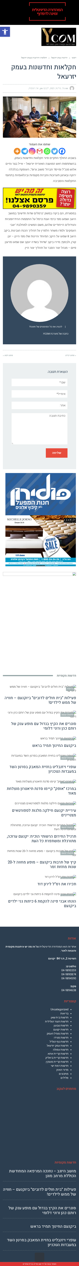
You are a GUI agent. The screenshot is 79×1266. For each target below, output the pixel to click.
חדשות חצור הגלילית (56, 1021)
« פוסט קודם (70, 355)
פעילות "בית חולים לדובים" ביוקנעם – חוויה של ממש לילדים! (40, 700)
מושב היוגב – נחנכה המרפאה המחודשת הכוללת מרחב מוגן (42, 1173)
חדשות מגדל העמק (57, 1033)
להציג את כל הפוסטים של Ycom (45, 326)
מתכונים (63, 1073)
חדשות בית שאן (59, 1017)
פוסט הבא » (8, 355)
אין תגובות (34, 88)
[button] (5, 32)
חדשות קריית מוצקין (57, 1061)
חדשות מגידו (61, 1037)
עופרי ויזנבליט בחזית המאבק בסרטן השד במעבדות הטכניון (42, 769)
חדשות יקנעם (60, 1029)
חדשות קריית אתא (58, 1053)
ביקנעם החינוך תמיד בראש (54, 745)
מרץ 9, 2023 (55, 88)
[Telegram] (24, 151)
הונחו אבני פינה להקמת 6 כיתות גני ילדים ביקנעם (42, 904)
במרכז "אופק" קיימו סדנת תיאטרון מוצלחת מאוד (41, 791)
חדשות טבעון (61, 1025)
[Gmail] (39, 151)
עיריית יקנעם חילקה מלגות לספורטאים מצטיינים (44, 813)
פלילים (64, 1077)
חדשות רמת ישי (59, 1065)
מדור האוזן (62, 1069)
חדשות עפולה (60, 1049)
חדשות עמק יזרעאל (57, 1045)
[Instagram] (32, 151)
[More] (17, 151)
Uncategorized (59, 1009)
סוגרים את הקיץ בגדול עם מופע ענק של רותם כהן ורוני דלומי (43, 726)
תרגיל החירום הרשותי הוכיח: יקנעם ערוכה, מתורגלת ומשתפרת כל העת (41, 839)
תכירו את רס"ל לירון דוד (56, 884)
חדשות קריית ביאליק (56, 1057)
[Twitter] (54, 151)
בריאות (64, 1013)
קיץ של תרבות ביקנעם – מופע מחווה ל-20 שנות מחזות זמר (42, 864)
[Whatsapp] (47, 151)
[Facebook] (62, 151)
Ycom (65, 88)
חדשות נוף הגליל (59, 1041)
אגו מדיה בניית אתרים (32, 1264)
